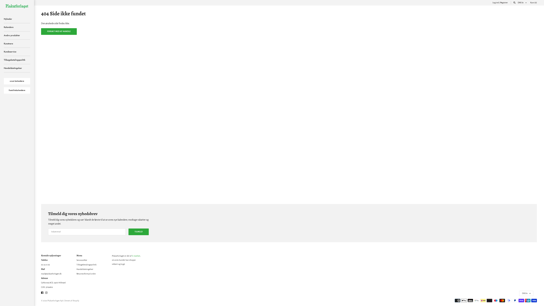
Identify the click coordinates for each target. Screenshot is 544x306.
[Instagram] (46, 293)
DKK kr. (521, 3)
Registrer (504, 3)
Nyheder (8, 19)
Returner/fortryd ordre (86, 274)
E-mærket (136, 256)
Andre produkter (12, 35)
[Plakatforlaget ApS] (17, 6)
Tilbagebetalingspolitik (14, 59)
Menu (79, 255)
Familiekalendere (17, 90)
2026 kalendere (17, 81)
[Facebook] (42, 293)
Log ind (496, 3)
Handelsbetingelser (13, 68)
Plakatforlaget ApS (55, 301)
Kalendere (8, 27)
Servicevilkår (81, 260)
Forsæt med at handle (59, 31)
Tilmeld (139, 232)
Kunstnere (8, 43)
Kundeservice (10, 51)
